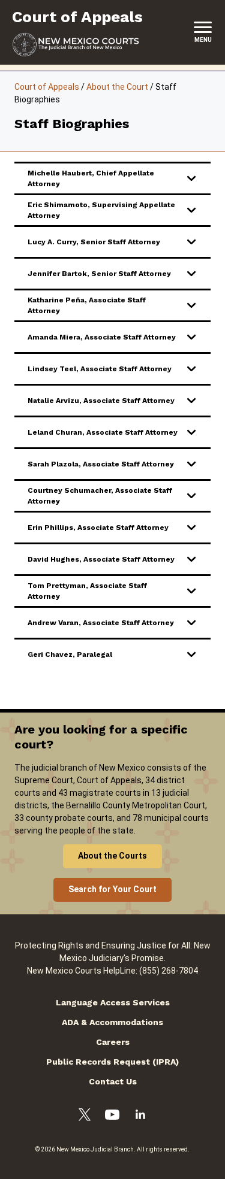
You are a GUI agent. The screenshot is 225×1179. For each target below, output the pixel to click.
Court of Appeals (46, 87)
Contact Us (113, 1081)
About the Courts (112, 855)
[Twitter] (85, 1116)
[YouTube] (112, 1116)
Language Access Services (113, 1002)
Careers (113, 1042)
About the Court (117, 87)
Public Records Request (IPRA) (112, 1061)
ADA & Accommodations (112, 1022)
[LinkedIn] (140, 1116)
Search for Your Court (112, 889)
